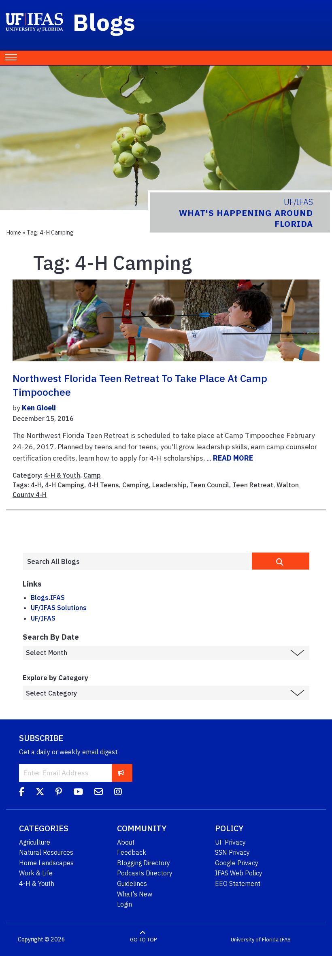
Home (13, 232)
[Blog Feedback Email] (98, 793)
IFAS (285, 939)
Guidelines (132, 883)
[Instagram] (118, 793)
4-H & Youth (62, 475)
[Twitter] (40, 793)
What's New (134, 894)
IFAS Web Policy (238, 873)
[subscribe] (121, 772)
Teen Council (209, 485)
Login (124, 904)
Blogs (104, 21)
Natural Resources (46, 852)
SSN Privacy (232, 852)
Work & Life (36, 873)
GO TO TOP (143, 939)
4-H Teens (103, 485)
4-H (36, 485)
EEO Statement (237, 883)
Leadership (169, 485)
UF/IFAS (43, 618)
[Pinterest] (58, 793)
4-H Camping (64, 485)
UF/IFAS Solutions (59, 608)
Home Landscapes (46, 863)
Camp (92, 475)
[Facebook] (21, 793)
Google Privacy (236, 863)
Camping (135, 485)
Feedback (131, 852)
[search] (280, 561)
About (125, 842)
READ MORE (233, 458)
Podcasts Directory (144, 873)
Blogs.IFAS (48, 597)
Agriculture (34, 842)
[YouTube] (78, 793)
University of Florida (255, 939)
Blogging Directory (143, 863)
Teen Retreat (252, 485)
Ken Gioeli (39, 407)
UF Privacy (230, 842)
